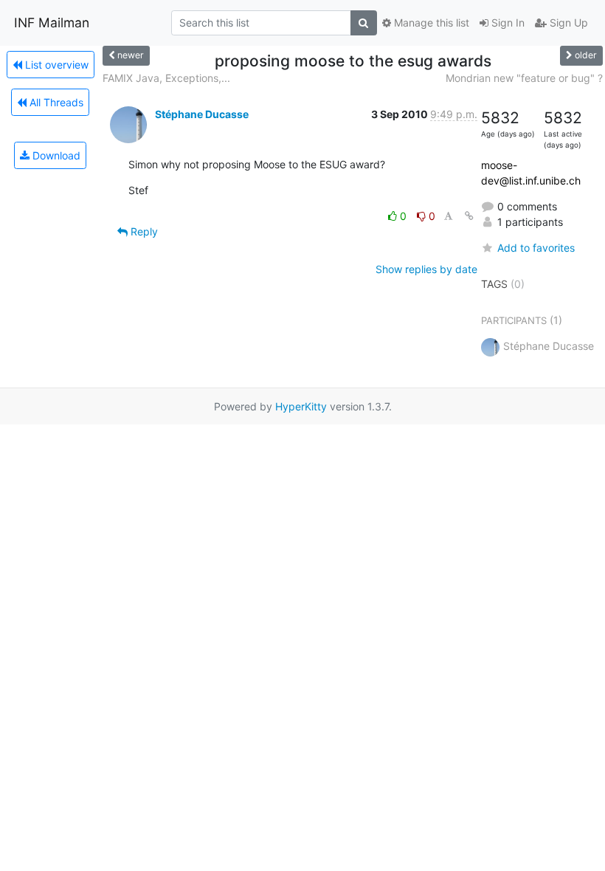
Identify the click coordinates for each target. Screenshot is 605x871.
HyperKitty (301, 406)
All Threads (55, 102)
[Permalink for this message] (469, 216)
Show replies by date (426, 269)
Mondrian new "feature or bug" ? (524, 78)
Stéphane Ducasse (202, 114)
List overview (55, 64)
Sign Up (567, 22)
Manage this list (430, 22)
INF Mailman (51, 22)
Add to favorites (536, 247)
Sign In (506, 22)
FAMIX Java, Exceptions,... (166, 78)
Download (55, 155)
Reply (143, 231)
